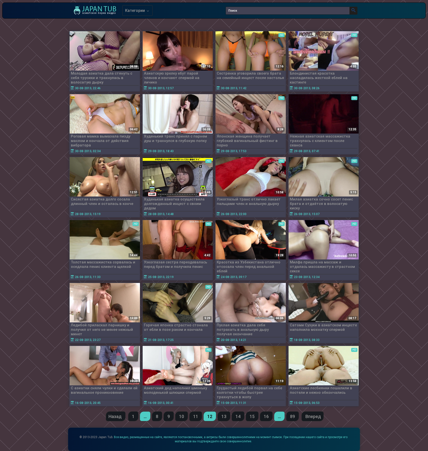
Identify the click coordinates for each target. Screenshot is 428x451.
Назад (115, 416)
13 (223, 416)
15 (252, 416)
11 (195, 416)
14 (238, 416)
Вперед (313, 416)
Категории (135, 10)
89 (292, 416)
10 (181, 416)
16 (266, 416)
